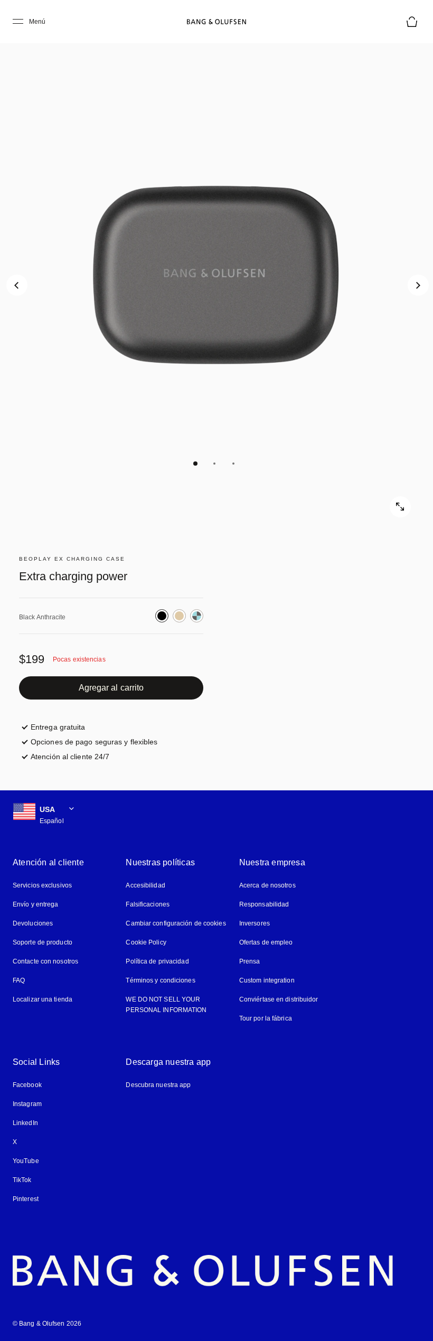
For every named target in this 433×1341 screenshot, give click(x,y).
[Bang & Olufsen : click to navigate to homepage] (216, 21)
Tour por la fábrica (265, 1018)
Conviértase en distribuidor (278, 999)
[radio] (161, 615)
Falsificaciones (148, 904)
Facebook (27, 1085)
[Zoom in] (400, 506)
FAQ (19, 980)
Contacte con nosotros (45, 961)
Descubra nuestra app (158, 1085)
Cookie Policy (146, 942)
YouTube (26, 1161)
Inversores (254, 923)
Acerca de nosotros (267, 885)
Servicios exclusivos (42, 885)
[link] (111, 688)
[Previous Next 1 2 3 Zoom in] (216, 274)
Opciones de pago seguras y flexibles (94, 742)
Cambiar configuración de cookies (175, 923)
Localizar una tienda (42, 999)
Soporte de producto (42, 942)
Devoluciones (33, 923)
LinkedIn (25, 1123)
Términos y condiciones (160, 980)
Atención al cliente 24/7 (70, 756)
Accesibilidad (145, 885)
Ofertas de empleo (266, 942)
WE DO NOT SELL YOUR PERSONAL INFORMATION (166, 1005)
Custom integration (267, 980)
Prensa (249, 961)
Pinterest (26, 1199)
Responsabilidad (264, 904)
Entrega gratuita (58, 727)
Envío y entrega (36, 904)
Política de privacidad (157, 961)
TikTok (22, 1180)
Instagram (27, 1104)
